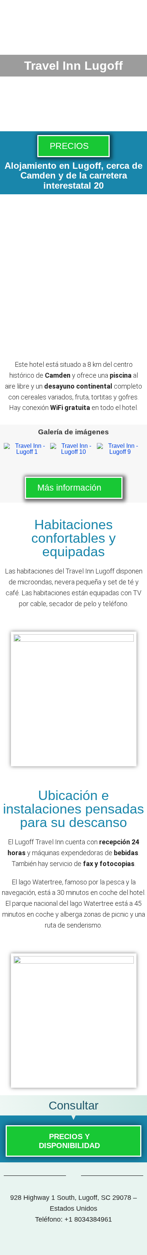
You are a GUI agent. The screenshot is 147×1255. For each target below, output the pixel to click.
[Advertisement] (73, 279)
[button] (13, 450)
